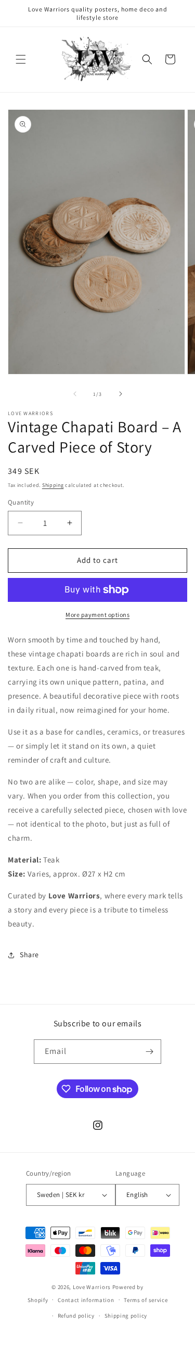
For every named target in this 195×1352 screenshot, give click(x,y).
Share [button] (29, 954)
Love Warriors (92, 1287)
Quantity (21, 502)
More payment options (97, 615)
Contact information (86, 1300)
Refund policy (76, 1315)
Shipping (53, 485)
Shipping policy (126, 1315)
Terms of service (145, 1300)
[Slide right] (120, 393)
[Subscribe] (149, 1051)
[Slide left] (74, 393)
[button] (20, 59)
